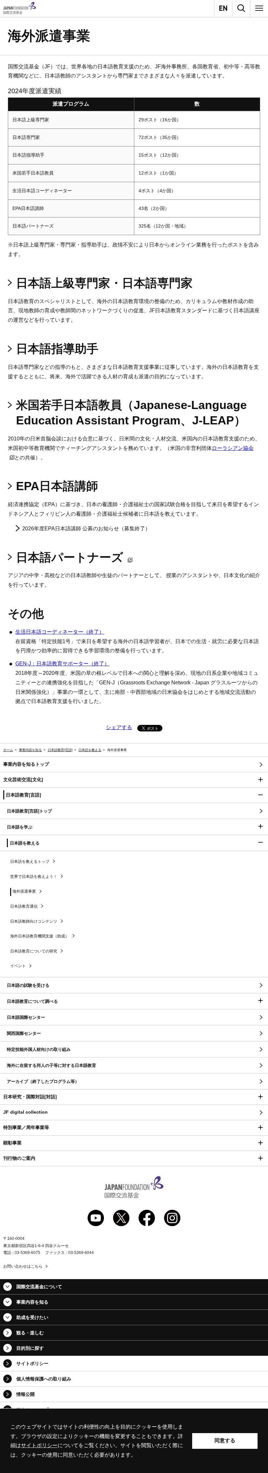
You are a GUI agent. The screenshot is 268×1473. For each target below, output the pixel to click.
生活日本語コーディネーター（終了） (59, 632)
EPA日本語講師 (57, 486)
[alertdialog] (134, 1441)
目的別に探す (30, 1348)
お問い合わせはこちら (22, 1266)
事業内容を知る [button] (32, 1302)
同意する (224, 1440)
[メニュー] (259, 8)
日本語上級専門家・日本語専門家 (104, 283)
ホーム (8, 750)
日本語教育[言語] (60, 750)
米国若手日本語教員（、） (131, 412)
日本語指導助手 (57, 348)
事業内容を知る (30, 750)
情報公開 (25, 1394)
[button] (134, 780)
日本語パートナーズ (69, 557)
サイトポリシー (32, 1363)
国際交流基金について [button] (39, 1286)
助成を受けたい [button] (32, 1317)
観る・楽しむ (30, 1332)
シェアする (119, 727)
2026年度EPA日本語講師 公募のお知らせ (70, 528)
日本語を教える (89, 750)
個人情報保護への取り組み (43, 1378)
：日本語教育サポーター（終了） (62, 663)
